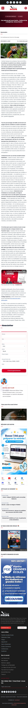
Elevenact (17, 700)
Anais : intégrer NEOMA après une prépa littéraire (14, 498)
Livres (20, 16)
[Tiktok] (13, 692)
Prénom (3, 334)
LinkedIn (22, 479)
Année (3, 349)
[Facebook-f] (2, 692)
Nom (3, 339)
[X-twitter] (4, 692)
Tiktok (16, 479)
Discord (3, 484)
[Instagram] (7, 692)
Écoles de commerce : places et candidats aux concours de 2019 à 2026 (14, 511)
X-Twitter (9, 484)
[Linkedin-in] (9, 692)
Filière (3, 344)
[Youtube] (11, 692)
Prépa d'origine (5, 354)
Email (3, 364)
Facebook (16, 484)
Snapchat (22, 484)
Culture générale (11, 16)
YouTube (9, 479)
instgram (3, 479)
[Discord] (15, 692)
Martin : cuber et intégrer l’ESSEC (11, 504)
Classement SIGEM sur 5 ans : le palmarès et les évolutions (14, 518)
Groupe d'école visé (6, 359)
